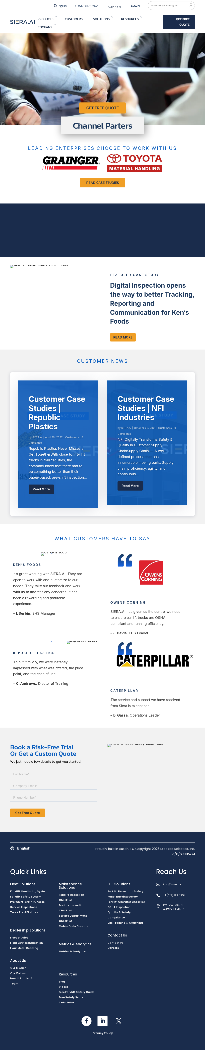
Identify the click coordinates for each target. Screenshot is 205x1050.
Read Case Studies (102, 182)
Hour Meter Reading (24, 948)
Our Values (17, 973)
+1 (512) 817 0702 (86, 5)
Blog (62, 982)
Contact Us (115, 943)
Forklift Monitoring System (28, 891)
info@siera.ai (172, 884)
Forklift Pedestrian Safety (125, 891)
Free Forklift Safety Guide (76, 992)
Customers (74, 18)
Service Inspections (23, 907)
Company (45, 27)
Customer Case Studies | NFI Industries (146, 408)
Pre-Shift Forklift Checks (27, 902)
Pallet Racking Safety (123, 897)
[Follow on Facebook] (86, 1021)
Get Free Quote (183, 22)
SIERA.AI (37, 437)
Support (115, 6)
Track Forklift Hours (24, 912)
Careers (113, 948)
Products (45, 18)
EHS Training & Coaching (125, 923)
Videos (63, 987)
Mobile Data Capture (73, 926)
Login (135, 5)
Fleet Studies (19, 938)
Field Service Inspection (26, 943)
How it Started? (21, 978)
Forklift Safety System (25, 897)
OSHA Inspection (119, 907)
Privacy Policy (102, 1033)
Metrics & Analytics (72, 951)
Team (14, 984)
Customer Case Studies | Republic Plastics (57, 412)
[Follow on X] (119, 1021)
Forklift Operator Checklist (126, 902)
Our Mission (18, 968)
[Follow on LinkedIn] (102, 1021)
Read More (123, 337)
